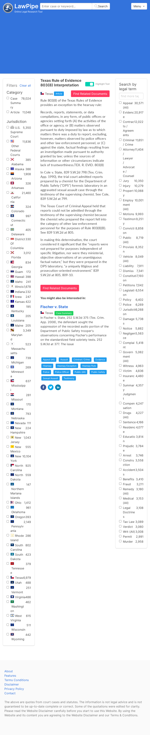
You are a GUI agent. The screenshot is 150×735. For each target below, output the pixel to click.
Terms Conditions (16, 680)
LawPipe (26, 6)
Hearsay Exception (66, 365)
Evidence (100, 359)
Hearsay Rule (89, 365)
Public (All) (80, 372)
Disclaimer (11, 684)
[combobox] (75, 6)
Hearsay (47, 365)
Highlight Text (102, 84)
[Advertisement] (75, 43)
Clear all (25, 85)
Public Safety (98, 372)
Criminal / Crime (82, 359)
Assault (64, 359)
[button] (43, 387)
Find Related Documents (90, 94)
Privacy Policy (14, 689)
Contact (10, 693)
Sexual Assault (50, 378)
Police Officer (62, 372)
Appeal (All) (49, 359)
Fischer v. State (54, 307)
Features (10, 675)
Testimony (69, 378)
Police (46, 372)
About (8, 671)
